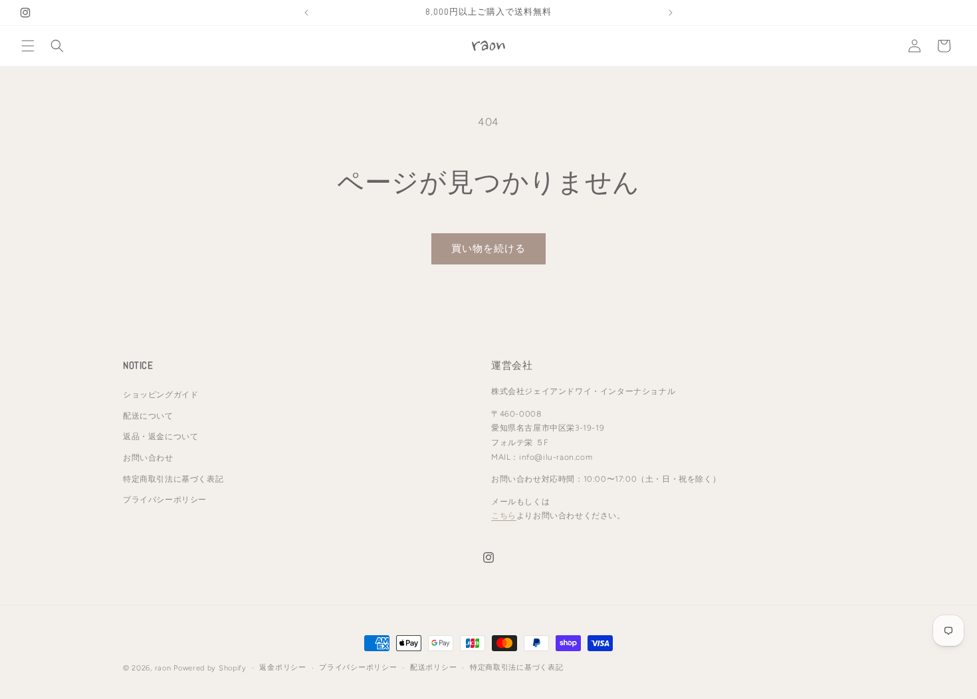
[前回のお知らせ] (306, 12)
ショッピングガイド (160, 395)
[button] (28, 45)
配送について (148, 416)
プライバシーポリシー (165, 500)
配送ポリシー (433, 667)
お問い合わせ (148, 457)
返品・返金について (160, 437)
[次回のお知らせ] (670, 12)
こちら (503, 516)
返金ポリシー (282, 667)
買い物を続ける (488, 248)
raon (163, 668)
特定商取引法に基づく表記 (173, 479)
